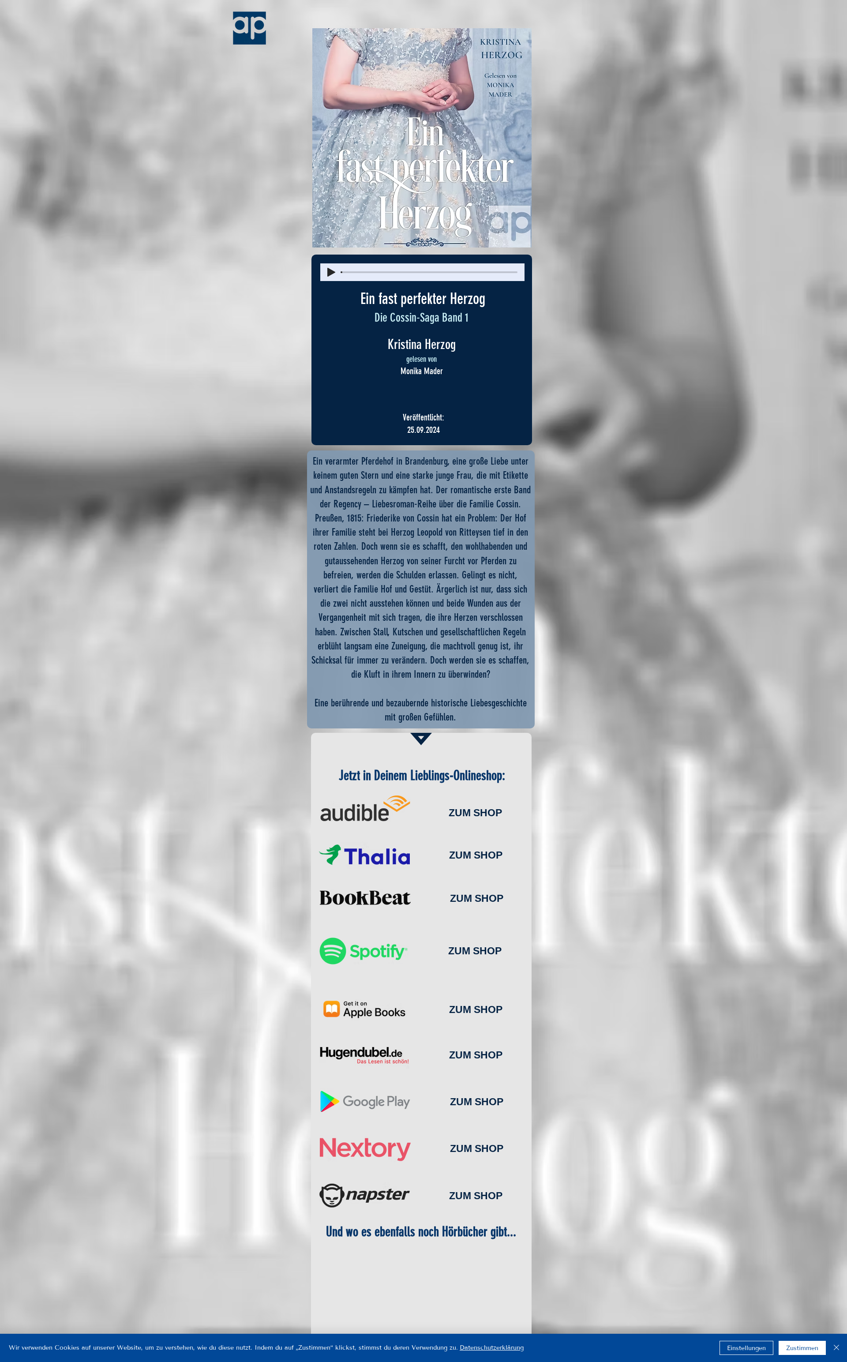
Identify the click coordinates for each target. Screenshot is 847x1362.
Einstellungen (746, 1348)
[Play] (331, 272)
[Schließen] (836, 1348)
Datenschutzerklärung (492, 1347)
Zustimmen (802, 1348)
